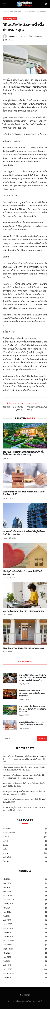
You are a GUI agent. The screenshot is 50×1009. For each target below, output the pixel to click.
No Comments (36, 36)
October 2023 (8, 940)
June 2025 (7, 912)
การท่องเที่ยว (8, 828)
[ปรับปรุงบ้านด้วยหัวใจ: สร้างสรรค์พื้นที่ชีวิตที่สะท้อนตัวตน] (25, 555)
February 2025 (8, 928)
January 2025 (8, 932)
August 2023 (8, 949)
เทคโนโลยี (7, 857)
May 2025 (6, 916)
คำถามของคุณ (25, 995)
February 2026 (8, 900)
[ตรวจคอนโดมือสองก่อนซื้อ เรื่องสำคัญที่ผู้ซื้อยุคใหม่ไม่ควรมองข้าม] (25, 515)
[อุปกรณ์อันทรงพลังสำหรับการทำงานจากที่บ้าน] (25, 595)
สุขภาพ (5, 853)
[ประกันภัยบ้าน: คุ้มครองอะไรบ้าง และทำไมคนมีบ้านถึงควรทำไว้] (25, 475)
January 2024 (8, 936)
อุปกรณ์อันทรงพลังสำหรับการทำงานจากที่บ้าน (23, 611)
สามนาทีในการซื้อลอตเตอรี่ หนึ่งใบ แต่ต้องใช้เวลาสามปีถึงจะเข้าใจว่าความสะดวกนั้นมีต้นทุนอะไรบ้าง (32, 677)
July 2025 (6, 908)
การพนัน (6, 837)
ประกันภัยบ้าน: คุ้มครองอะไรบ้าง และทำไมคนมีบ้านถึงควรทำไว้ (24, 493)
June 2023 (7, 957)
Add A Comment (25, 662)
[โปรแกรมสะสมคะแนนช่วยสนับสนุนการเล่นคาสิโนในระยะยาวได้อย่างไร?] (10, 694)
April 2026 (7, 891)
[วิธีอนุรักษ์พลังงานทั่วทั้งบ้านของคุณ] (25, 59)
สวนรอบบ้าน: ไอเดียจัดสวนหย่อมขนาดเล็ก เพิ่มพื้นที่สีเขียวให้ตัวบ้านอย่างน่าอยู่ (23, 453)
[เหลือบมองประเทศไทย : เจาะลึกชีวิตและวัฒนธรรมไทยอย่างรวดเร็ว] (25, 4)
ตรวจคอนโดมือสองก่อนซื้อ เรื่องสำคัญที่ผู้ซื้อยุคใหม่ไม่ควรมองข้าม (24, 533)
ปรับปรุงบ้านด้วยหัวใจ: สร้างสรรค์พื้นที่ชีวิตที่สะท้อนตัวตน (22, 572)
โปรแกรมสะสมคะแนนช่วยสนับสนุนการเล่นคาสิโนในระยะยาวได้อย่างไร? (33, 693)
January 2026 (8, 904)
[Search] (46, 4)
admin (12, 36)
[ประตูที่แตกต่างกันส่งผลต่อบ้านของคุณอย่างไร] (25, 632)
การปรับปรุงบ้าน (10, 18)
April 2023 (7, 965)
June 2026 (7, 883)
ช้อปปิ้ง (5, 845)
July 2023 (6, 953)
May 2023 (6, 961)
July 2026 (6, 879)
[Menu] (4, 4)
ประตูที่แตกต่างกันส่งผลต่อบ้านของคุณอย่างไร (23, 648)
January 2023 (8, 977)
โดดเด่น (6, 861)
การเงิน (5, 841)
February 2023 (8, 973)
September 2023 (9, 945)
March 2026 (7, 895)
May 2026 (6, 887)
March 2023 (7, 969)
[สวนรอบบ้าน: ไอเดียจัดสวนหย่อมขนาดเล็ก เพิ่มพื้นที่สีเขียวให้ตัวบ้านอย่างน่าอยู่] (25, 435)
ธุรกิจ (5, 849)
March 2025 (7, 924)
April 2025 (7, 920)
